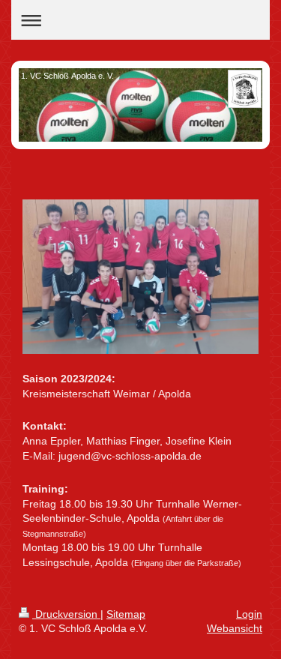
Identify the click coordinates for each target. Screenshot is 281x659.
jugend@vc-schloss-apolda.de (130, 456)
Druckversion (66, 614)
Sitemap (125, 614)
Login (249, 614)
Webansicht (234, 628)
